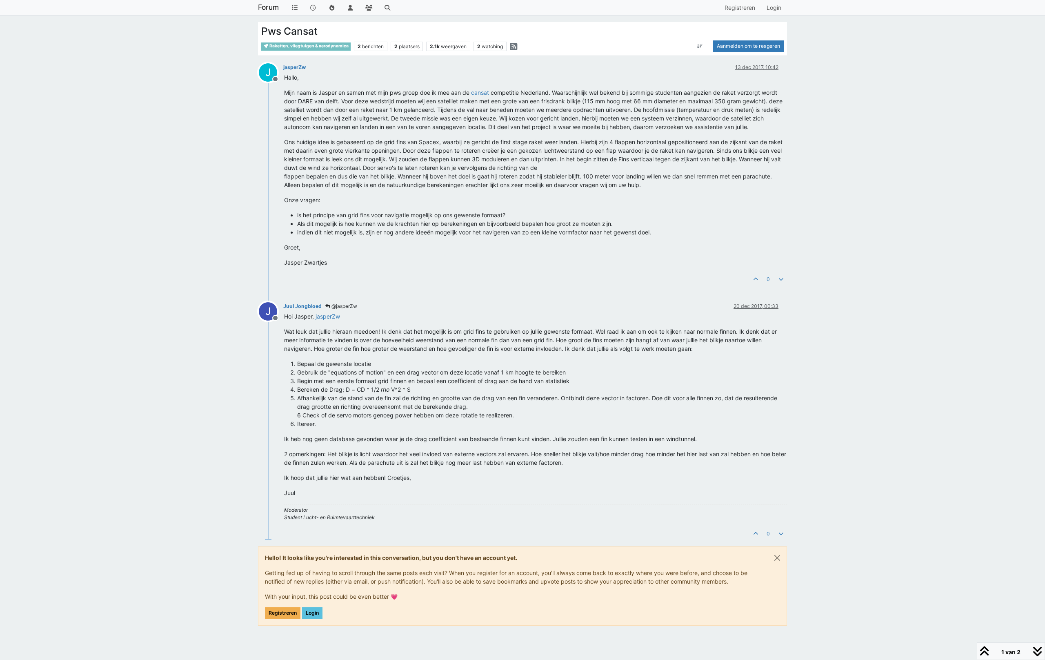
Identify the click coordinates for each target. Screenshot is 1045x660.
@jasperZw (343, 306)
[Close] (777, 558)
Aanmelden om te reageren (748, 46)
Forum (268, 7)
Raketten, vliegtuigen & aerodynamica (309, 46)
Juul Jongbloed (302, 306)
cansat (480, 92)
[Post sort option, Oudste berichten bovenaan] (700, 46)
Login (312, 613)
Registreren (283, 613)
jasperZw (294, 67)
